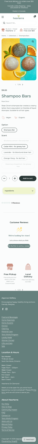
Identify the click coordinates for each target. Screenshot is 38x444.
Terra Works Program (10, 335)
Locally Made (7, 337)
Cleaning (5, 329)
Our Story (5, 404)
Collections (12, 35)
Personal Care (7, 332)
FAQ (3, 413)
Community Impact (9, 410)
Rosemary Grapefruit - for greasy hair (18, 165)
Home (4, 35)
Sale (3, 346)
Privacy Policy (7, 427)
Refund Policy (7, 424)
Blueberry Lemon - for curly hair (16, 141)
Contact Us (6, 416)
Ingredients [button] (9, 191)
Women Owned (8, 340)
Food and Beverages (10, 317)
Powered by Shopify (9, 441)
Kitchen (5, 326)
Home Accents (7, 323)
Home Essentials (8, 320)
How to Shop (7, 407)
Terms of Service (8, 430)
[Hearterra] (18, 17)
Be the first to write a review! (19, 246)
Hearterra (19, 439)
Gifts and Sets (7, 343)
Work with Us (7, 421)
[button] (34, 17)
